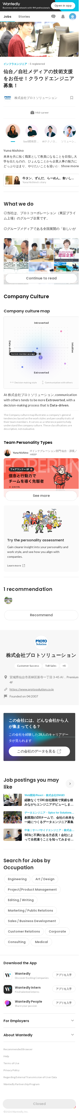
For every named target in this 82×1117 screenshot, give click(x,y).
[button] (41, 963)
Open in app (63, 5)
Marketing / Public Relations (30, 910)
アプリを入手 (64, 975)
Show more (70, 166)
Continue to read (41, 278)
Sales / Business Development (32, 921)
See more (41, 495)
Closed (39, 1103)
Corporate (57, 931)
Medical (41, 942)
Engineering (17, 879)
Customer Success (28, 665)
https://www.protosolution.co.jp (32, 689)
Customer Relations (24, 931)
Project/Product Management (32, 889)
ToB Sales (50, 665)
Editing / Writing (21, 900)
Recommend (41, 615)
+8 (64, 665)
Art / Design (44, 879)
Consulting (17, 942)
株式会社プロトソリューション (41, 655)
